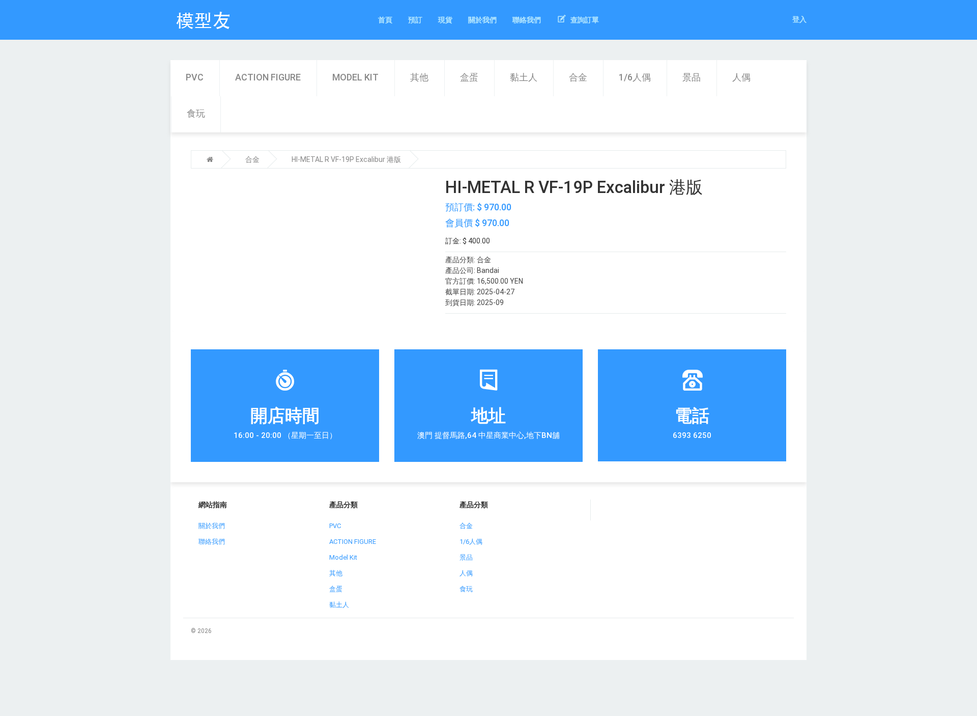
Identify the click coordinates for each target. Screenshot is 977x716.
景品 (691, 77)
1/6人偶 (635, 77)
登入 (799, 19)
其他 (419, 77)
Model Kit (355, 77)
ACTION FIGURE (268, 77)
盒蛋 (469, 77)
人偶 (741, 77)
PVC (195, 77)
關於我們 (211, 526)
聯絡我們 (211, 541)
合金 (578, 77)
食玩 (196, 113)
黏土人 (523, 77)
